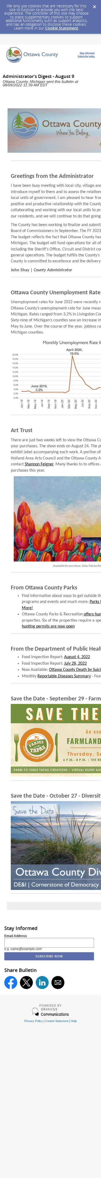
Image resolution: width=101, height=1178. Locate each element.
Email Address (15, 936)
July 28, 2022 (75, 663)
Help (74, 1021)
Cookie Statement (61, 28)
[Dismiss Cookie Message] (94, 5)
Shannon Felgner (39, 464)
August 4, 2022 (77, 657)
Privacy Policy (33, 1021)
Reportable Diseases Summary (64, 676)
